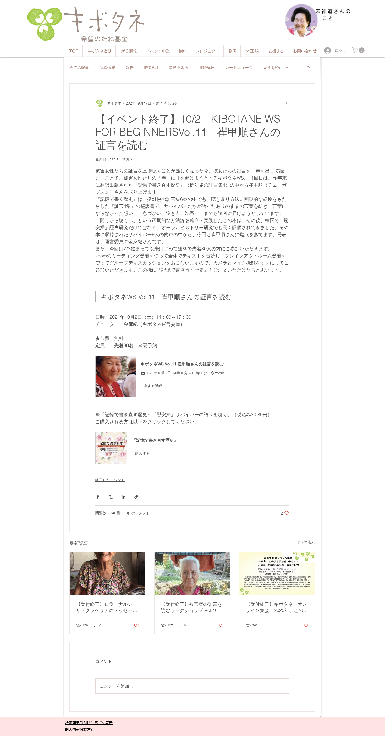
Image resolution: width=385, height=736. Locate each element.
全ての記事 (79, 67)
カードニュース (239, 67)
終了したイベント (110, 480)
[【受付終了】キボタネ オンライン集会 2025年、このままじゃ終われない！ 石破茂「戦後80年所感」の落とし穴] (277, 573)
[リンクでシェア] (136, 496)
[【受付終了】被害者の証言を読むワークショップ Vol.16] (192, 573)
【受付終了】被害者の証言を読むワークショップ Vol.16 (191, 607)
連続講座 (207, 67)
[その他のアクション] (286, 103)
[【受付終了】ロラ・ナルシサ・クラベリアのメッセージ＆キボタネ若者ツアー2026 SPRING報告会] (107, 573)
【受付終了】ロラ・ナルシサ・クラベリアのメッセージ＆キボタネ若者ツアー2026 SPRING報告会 (106, 607)
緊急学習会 (179, 67)
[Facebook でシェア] (97, 496)
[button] (359, 50)
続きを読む (273, 67)
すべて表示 (306, 542)
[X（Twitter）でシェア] (110, 496)
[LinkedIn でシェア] (123, 496)
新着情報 (107, 67)
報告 (130, 67)
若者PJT (151, 67)
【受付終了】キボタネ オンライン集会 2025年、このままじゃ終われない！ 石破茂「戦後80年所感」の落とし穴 (277, 607)
